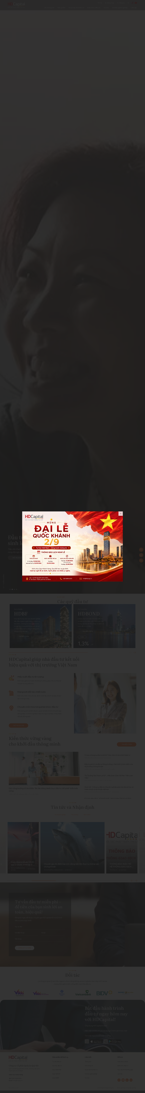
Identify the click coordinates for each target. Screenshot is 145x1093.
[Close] (120, 513)
